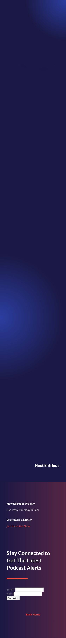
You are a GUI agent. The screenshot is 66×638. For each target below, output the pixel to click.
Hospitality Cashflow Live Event (30, 419)
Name (10, 593)
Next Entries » (47, 465)
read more (16, 198)
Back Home (33, 614)
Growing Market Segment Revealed (32, 271)
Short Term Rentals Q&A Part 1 (29, 370)
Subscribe (13, 598)
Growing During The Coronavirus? (31, 172)
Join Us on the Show (18, 526)
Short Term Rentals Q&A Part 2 (29, 320)
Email (11, 589)
